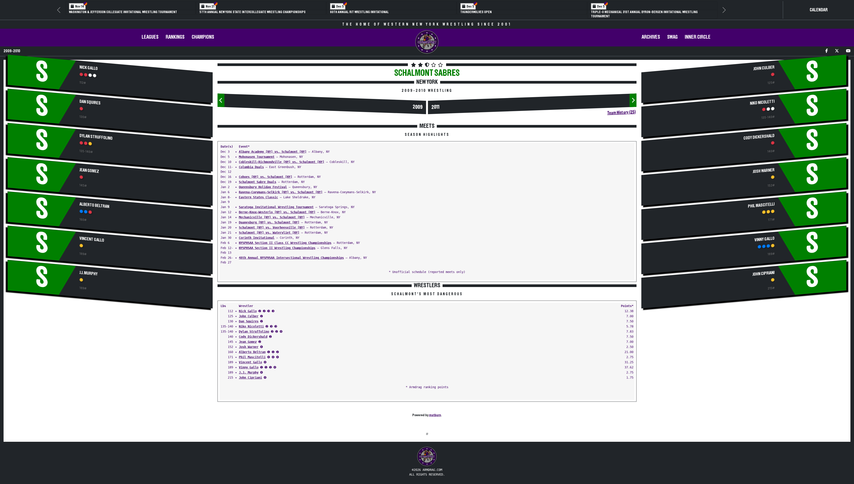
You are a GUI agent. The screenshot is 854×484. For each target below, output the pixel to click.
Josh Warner (248, 347)
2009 (418, 107)
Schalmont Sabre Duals (257, 182)
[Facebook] (826, 51)
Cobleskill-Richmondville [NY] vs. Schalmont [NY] (281, 162)
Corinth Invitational (256, 237)
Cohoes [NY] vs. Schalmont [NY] (265, 177)
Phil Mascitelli (252, 357)
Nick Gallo (89, 68)
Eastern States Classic (258, 197)
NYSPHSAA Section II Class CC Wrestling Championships (285, 243)
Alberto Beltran (94, 205)
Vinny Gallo (248, 367)
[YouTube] (848, 51)
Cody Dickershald (253, 336)
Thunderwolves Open (476, 12)
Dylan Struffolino (96, 137)
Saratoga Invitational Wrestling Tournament (276, 207)
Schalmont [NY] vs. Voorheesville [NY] (272, 227)
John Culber (248, 316)
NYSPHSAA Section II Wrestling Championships (277, 248)
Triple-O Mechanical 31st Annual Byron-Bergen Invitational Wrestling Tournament (644, 14)
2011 (435, 107)
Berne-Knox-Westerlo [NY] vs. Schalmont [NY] (277, 212)
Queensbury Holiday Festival (263, 187)
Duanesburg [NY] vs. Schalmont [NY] (269, 222)
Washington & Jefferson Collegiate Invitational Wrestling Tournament (123, 12)
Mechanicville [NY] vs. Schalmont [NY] (272, 217)
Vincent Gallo (92, 239)
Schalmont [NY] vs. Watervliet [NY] (269, 232)
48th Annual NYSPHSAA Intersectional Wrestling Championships (291, 257)
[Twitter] (836, 51)
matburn (435, 415)
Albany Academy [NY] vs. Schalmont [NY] (272, 151)
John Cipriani (250, 377)
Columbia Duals (251, 167)
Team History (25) (621, 112)
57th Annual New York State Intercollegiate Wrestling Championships (252, 12)
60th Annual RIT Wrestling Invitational (359, 12)
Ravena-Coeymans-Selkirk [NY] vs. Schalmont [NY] (280, 192)
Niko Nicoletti (251, 326)
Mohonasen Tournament (256, 157)
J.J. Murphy (89, 273)
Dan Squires (90, 102)
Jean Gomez (89, 171)
